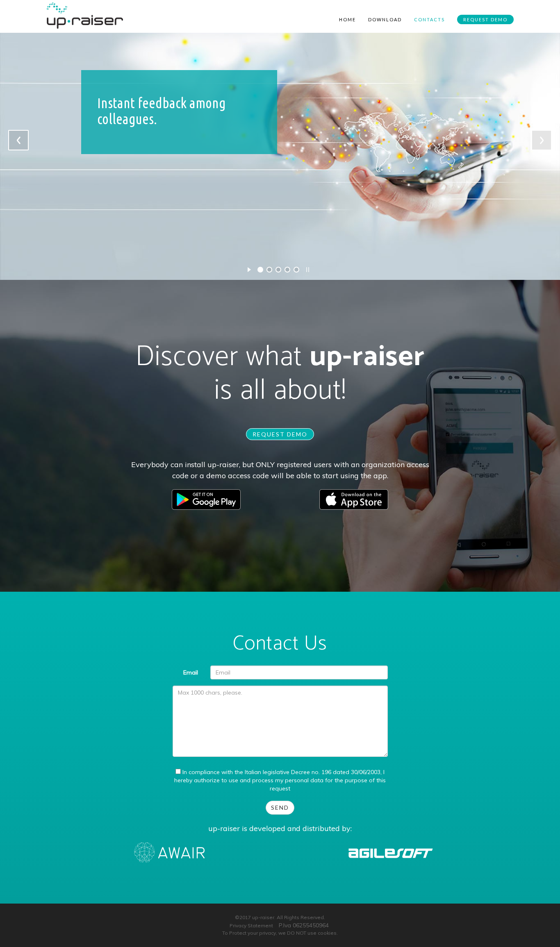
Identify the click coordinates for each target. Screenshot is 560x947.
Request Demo (485, 19)
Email (190, 672)
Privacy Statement (251, 925)
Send (280, 807)
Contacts (429, 19)
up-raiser (367, 357)
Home (347, 19)
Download (385, 19)
